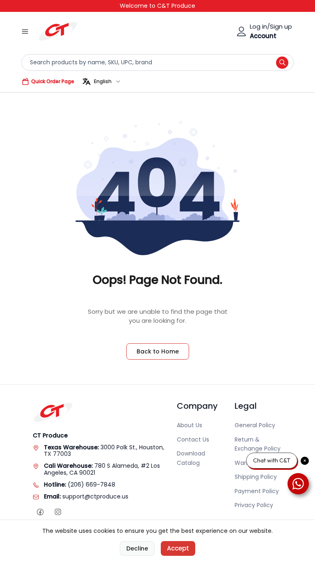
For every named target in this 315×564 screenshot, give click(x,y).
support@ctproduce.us (95, 496)
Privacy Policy (254, 505)
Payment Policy (257, 491)
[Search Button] (282, 63)
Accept (178, 548)
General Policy (255, 425)
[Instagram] (57, 512)
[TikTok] (75, 512)
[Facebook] (40, 512)
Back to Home (158, 351)
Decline (137, 548)
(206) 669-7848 (91, 484)
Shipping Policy (256, 477)
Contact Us (193, 439)
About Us (189, 425)
